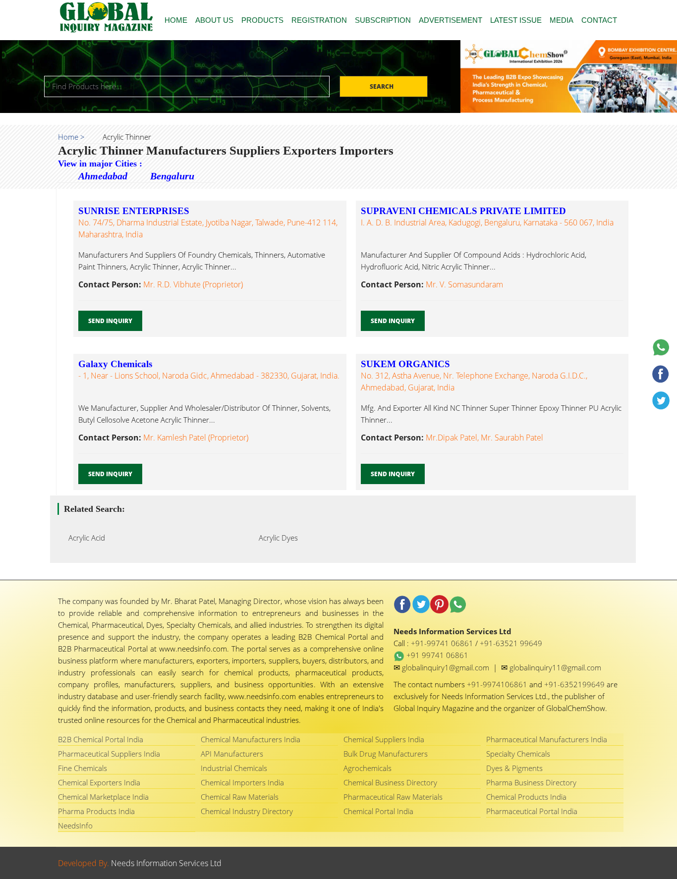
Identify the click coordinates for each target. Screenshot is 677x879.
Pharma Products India (96, 811)
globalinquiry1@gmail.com (446, 667)
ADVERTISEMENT (450, 20)
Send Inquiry (110, 321)
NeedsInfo (75, 825)
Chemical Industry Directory (247, 811)
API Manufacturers (232, 754)
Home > (71, 137)
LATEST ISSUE (516, 20)
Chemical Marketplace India (103, 797)
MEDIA (561, 20)
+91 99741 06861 (436, 655)
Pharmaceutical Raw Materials (393, 797)
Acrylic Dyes (275, 538)
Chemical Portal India (378, 811)
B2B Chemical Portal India (100, 739)
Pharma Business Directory (531, 782)
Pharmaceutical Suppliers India (109, 754)
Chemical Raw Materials (240, 797)
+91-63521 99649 (511, 643)
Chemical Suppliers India (383, 739)
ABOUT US (214, 20)
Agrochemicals (367, 768)
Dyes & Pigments (514, 768)
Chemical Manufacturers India (250, 739)
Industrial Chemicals (234, 768)
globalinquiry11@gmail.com (555, 667)
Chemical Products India (526, 797)
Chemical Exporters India (99, 782)
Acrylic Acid (83, 538)
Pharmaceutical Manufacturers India (546, 739)
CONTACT (599, 20)
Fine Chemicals (82, 768)
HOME (176, 20)
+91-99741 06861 (443, 643)
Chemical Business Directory (390, 782)
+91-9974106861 (498, 684)
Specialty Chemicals (518, 754)
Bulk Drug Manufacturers (385, 754)
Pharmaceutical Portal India (531, 811)
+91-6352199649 (575, 684)
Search (382, 86)
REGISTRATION (319, 20)
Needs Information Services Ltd (166, 863)
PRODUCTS (262, 20)
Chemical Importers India (242, 782)
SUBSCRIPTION (383, 20)
